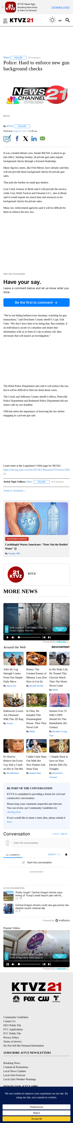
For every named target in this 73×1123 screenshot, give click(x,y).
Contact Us (9, 1021)
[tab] (12, 855)
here (9, 821)
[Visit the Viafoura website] (62, 920)
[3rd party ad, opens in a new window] (36, 534)
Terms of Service (12, 1041)
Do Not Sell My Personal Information (23, 1045)
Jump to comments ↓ (14, 490)
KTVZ (10, 126)
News (29, 481)
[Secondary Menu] (7, 20)
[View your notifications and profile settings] (66, 854)
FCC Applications (13, 1029)
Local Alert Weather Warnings (19, 1079)
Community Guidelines (15, 1017)
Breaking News (11, 1063)
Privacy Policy (11, 1037)
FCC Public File (12, 1033)
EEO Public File (12, 1025)
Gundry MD (14, 553)
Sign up (63, 834)
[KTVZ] (24, 20)
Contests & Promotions (15, 1067)
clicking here (14, 812)
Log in (56, 834)
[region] (36, 878)
